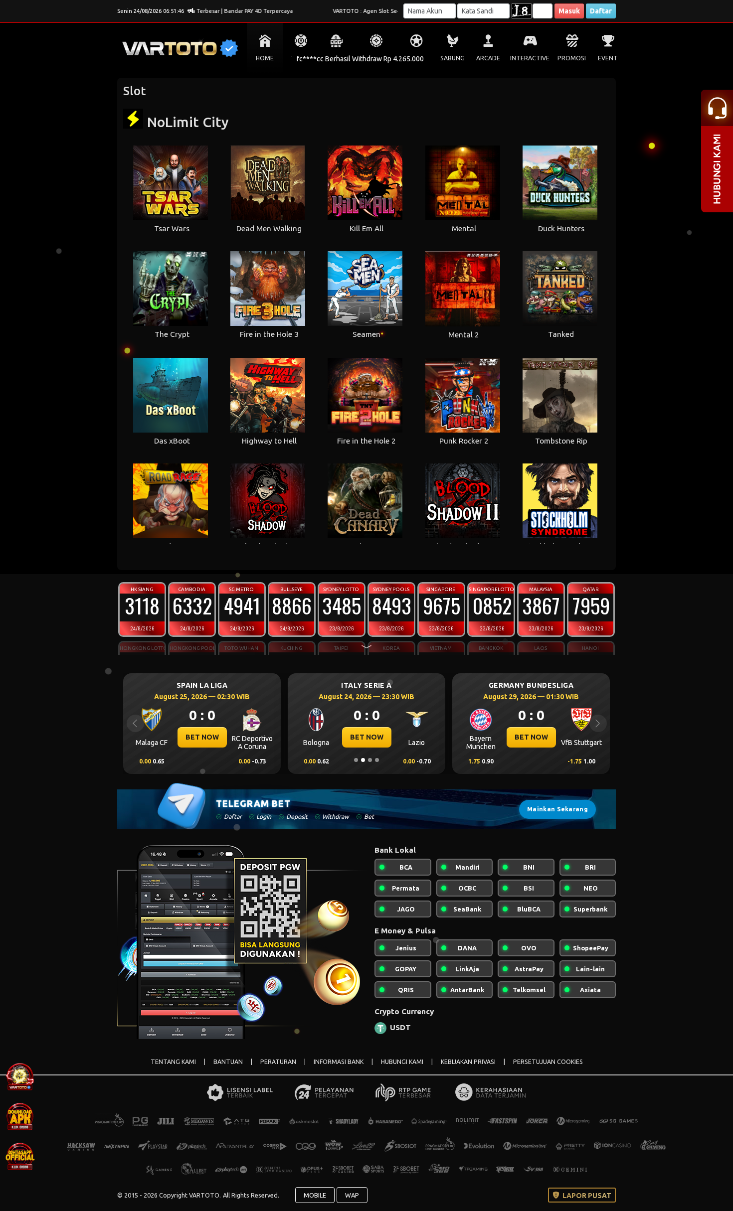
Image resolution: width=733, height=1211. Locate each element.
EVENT (608, 58)
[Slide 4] (377, 760)
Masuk (569, 11)
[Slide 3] (370, 760)
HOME (265, 58)
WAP (352, 1195)
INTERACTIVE (530, 58)
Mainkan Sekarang (557, 809)
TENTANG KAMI (173, 1062)
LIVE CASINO (376, 58)
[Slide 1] (356, 760)
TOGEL (301, 58)
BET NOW (202, 737)
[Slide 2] (363, 760)
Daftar (601, 11)
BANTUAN (228, 1062)
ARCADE (488, 58)
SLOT (337, 58)
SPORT (416, 58)
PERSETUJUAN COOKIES (548, 1062)
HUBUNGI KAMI (402, 1062)
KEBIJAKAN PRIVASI (468, 1062)
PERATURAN (278, 1062)
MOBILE (315, 1195)
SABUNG (452, 58)
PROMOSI (571, 58)
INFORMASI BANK (339, 1062)
